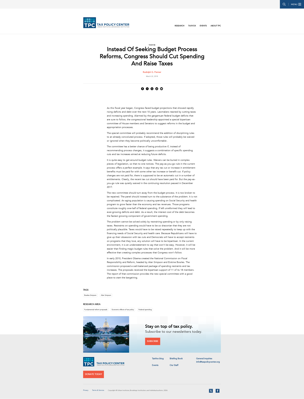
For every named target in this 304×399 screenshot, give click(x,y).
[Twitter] (211, 392)
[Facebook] (217, 392)
